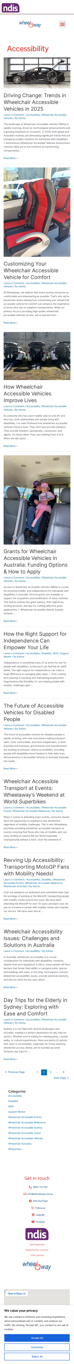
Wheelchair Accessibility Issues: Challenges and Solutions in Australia (33, 938)
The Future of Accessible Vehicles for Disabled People (34, 712)
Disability (46, 653)
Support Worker (16, 1111)
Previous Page (15, 1072)
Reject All (37, 1356)
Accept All (37, 1337)
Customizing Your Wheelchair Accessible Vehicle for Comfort (31, 270)
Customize (37, 1347)
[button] (62, 24)
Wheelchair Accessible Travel (24, 1133)
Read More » (11, 158)
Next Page (61, 1077)
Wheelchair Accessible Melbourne (31, 811)
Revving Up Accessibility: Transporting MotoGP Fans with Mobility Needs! (36, 867)
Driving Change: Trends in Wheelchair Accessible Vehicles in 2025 (35, 102)
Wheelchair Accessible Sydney (25, 1127)
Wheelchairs (15, 1149)
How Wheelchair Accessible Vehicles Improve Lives (27, 393)
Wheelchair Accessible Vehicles (25, 1138)
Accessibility (33, 114)
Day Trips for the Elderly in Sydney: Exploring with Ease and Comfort (35, 1007)
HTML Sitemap (37, 1255)
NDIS (56, 653)
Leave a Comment (14, 114)
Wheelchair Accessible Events (24, 1117)
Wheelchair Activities (15, 886)
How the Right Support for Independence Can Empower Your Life (35, 640)
